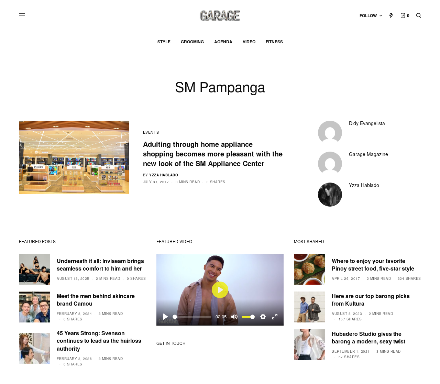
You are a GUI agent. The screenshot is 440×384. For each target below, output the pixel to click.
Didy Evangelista (367, 123)
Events (151, 132)
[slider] (192, 317)
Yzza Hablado (163, 175)
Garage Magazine (368, 154)
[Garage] (220, 15)
